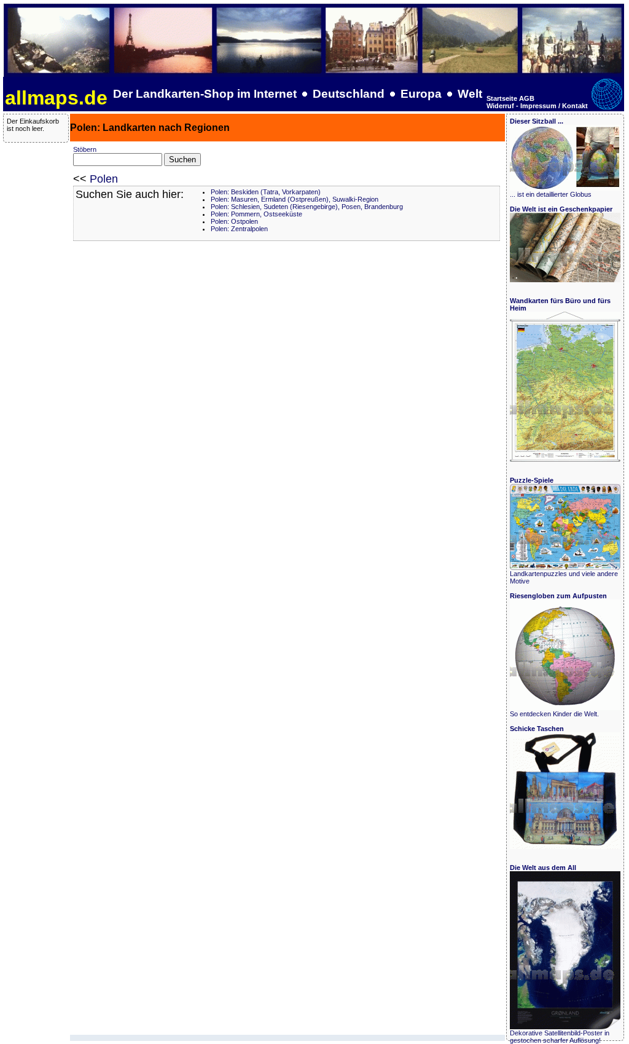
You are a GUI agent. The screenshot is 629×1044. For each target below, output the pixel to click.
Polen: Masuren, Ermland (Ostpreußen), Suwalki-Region (294, 199)
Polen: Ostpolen (234, 221)
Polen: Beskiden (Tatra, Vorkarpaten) (266, 192)
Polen (104, 179)
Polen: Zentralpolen (239, 228)
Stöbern (84, 149)
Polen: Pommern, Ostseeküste (256, 214)
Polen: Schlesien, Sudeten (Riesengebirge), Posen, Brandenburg (307, 206)
